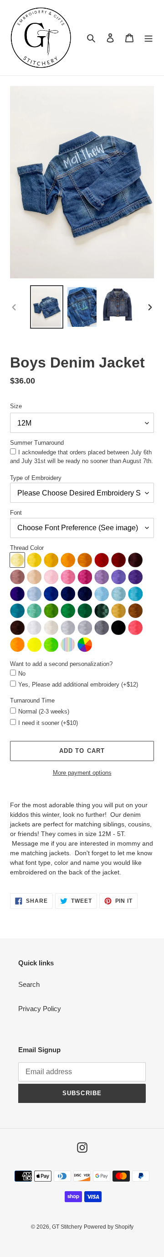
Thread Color (27, 547)
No (22, 673)
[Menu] (148, 38)
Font (16, 512)
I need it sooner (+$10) (48, 722)
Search (29, 984)
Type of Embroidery (36, 477)
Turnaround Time (32, 700)
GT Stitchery (67, 1227)
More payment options (82, 772)
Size (16, 406)
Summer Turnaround (37, 442)
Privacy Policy (39, 1008)
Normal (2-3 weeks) (43, 711)
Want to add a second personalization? (61, 663)
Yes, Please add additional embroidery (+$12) (78, 684)
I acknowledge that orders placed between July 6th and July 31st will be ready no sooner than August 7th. (81, 457)
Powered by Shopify (108, 1227)
